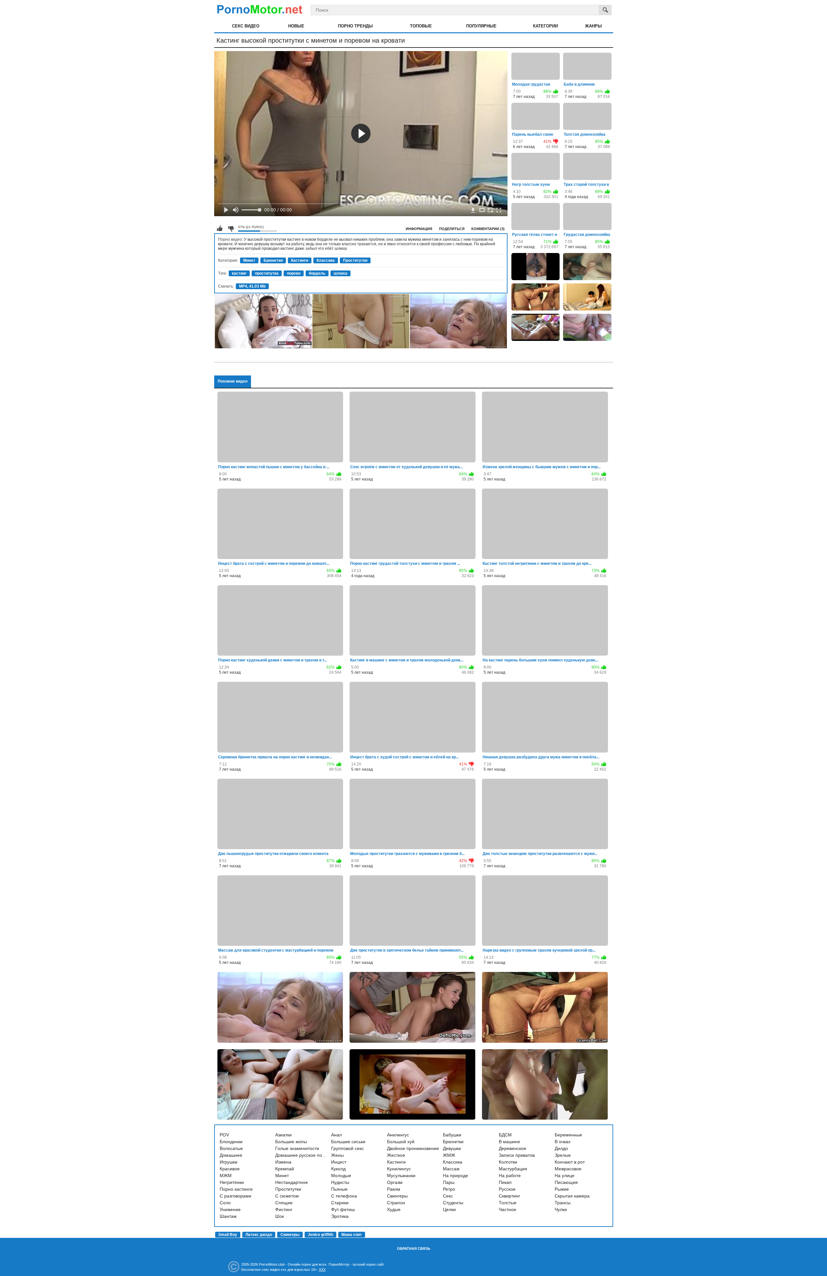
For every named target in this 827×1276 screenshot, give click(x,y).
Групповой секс (347, 1148)
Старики (340, 1202)
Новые (296, 26)
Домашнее (231, 1155)
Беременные (568, 1134)
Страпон (396, 1202)
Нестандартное (291, 1182)
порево (293, 273)
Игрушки (228, 1162)
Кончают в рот (570, 1162)
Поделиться (452, 229)
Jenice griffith (320, 1234)
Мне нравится (219, 228)
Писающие (566, 1182)
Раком (393, 1189)
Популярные (481, 26)
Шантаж (228, 1216)
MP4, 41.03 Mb (252, 286)
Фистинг (283, 1209)
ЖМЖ (449, 1155)
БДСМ (505, 1134)
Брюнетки (273, 260)
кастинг (239, 273)
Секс (448, 1195)
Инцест (338, 1162)
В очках (563, 1141)
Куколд (338, 1168)
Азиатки (283, 1134)
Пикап (505, 1182)
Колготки (508, 1162)
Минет (249, 260)
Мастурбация (513, 1168)
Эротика (340, 1216)
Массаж (451, 1168)
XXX (322, 1269)
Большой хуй (400, 1141)
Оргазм (395, 1182)
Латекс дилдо (259, 1234)
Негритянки (232, 1182)
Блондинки (231, 1141)
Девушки (452, 1148)
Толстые (508, 1202)
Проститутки (355, 260)
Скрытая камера (572, 1195)
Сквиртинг (509, 1195)
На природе (455, 1175)
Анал (336, 1134)
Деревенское (512, 1148)
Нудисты (340, 1182)
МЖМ (226, 1175)
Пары (449, 1182)
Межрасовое (568, 1168)
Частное (507, 1209)
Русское (507, 1189)
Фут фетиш (343, 1209)
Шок (279, 1216)
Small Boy (227, 1234)
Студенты (453, 1202)
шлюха (340, 273)
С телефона (344, 1195)
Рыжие (562, 1189)
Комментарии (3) (488, 229)
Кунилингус (399, 1168)
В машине (509, 1141)
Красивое (230, 1168)
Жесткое (396, 1155)
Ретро (449, 1189)
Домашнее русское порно (302, 1155)
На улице (564, 1175)
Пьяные (339, 1189)
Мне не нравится (230, 228)
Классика (326, 260)
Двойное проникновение (413, 1148)
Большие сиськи (348, 1141)
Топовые (421, 26)
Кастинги (299, 260)
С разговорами (235, 1195)
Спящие (284, 1202)
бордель (317, 273)
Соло (225, 1202)
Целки (449, 1209)
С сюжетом (287, 1195)
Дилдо (561, 1148)
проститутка (266, 273)
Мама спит (351, 1234)
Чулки (561, 1209)
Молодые (341, 1175)
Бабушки (452, 1134)
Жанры (593, 26)
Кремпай (284, 1168)
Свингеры (397, 1195)
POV (224, 1134)
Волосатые (231, 1148)
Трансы (563, 1202)
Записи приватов (517, 1155)
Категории (545, 26)
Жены (337, 1155)
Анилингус (398, 1134)
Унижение (230, 1209)
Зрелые (563, 1155)
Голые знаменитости (297, 1148)
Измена (283, 1162)
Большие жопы (291, 1141)
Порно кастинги (236, 1189)
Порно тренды (355, 26)
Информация (419, 229)
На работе (510, 1175)
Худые (394, 1209)
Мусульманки (401, 1175)
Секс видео (245, 26)
